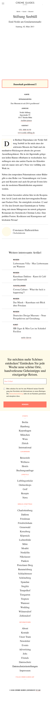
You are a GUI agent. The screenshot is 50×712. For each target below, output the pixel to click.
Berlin (25, 422)
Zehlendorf (25, 615)
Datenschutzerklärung (16, 393)
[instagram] (22, 683)
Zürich (25, 443)
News (25, 497)
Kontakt (25, 632)
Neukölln (25, 552)
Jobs (25, 653)
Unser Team (25, 636)
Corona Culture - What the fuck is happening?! (29, 291)
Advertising (25, 649)
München (25, 434)
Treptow (25, 598)
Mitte (25, 544)
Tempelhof (25, 590)
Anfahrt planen (26, 120)
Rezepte (25, 493)
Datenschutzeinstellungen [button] (25, 666)
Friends (25, 657)
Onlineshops (25, 484)
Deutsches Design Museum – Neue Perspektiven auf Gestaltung (29, 317)
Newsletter (25, 641)
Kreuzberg (25, 531)
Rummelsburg (25, 569)
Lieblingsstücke (25, 480)
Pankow (25, 560)
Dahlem (25, 514)
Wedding (25, 607)
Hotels (25, 466)
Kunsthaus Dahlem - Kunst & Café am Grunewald (29, 278)
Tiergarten (25, 594)
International (25, 447)
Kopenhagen (25, 430)
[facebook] (16, 683)
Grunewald (25, 527)
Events (25, 645)
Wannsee (25, 603)
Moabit (25, 548)
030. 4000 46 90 (25, 129)
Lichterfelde (25, 539)
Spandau (25, 582)
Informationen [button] (25, 622)
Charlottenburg (25, 510)
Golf (25, 489)
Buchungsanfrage (25, 470)
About (25, 628)
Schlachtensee (25, 573)
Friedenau (25, 518)
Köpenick (25, 535)
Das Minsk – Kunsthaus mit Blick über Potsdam (29, 304)
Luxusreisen (25, 451)
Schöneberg (25, 577)
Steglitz (25, 586)
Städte (25, 416)
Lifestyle (25, 474)
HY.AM (38, 690)
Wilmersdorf (25, 611)
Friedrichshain (25, 523)
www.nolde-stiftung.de (26, 132)
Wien (25, 439)
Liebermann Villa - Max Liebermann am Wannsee (30, 265)
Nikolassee (25, 556)
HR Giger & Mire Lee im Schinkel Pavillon (29, 330)
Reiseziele (25, 457)
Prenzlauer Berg (25, 565)
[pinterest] (28, 683)
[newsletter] (34, 683)
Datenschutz (25, 662)
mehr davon (26, 337)
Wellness (25, 462)
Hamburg (25, 426)
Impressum (25, 670)
